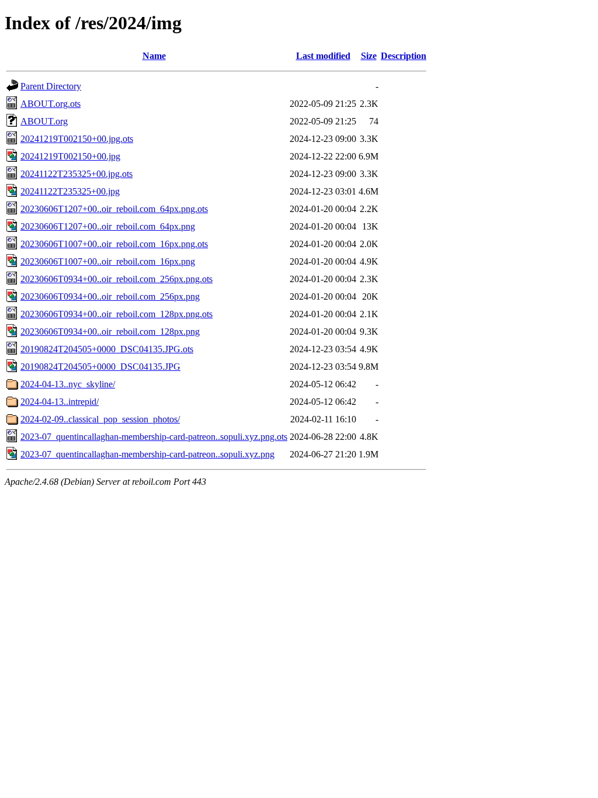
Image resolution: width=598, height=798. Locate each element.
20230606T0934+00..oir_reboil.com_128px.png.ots (116, 314)
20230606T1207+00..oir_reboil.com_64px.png (107, 226)
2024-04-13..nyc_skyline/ (67, 384)
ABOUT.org (44, 121)
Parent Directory (50, 86)
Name (154, 56)
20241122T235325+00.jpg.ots (76, 174)
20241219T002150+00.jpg (70, 156)
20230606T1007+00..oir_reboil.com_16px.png (107, 261)
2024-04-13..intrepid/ (59, 402)
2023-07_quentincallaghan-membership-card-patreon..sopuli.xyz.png (147, 454)
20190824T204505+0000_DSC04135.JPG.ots (106, 349)
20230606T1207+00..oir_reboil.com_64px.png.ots (114, 209)
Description (403, 56)
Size (369, 56)
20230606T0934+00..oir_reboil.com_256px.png (110, 296)
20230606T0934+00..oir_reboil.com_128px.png (110, 331)
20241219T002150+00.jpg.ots (76, 139)
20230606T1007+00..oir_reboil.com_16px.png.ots (114, 244)
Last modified (323, 56)
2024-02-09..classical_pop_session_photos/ (100, 419)
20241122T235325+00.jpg (70, 191)
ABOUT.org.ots (50, 104)
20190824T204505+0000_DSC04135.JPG (100, 367)
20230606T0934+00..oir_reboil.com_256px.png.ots (116, 279)
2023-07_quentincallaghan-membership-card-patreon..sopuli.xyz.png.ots (153, 437)
